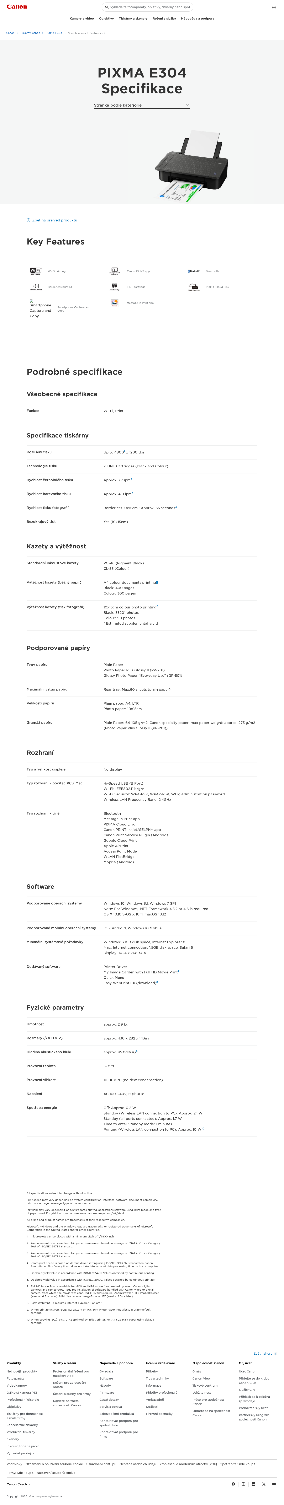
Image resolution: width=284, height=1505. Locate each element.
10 (202, 1128)
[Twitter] (264, 1484)
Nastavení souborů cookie (56, 1473)
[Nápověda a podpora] (216, 18)
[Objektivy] (115, 18)
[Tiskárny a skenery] (149, 18)
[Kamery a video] (95, 18)
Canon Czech (17, 1484)
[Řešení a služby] (177, 18)
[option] (190, 167)
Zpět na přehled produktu (54, 220)
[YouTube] (274, 1484)
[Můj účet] (274, 7)
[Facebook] (233, 1484)
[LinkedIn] (254, 1484)
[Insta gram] (243, 1484)
